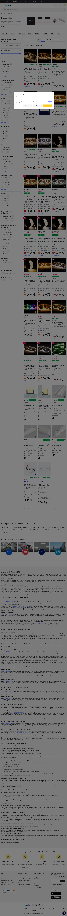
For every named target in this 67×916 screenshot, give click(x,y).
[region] (34, 100)
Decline (37, 105)
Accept (47, 105)
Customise (27, 105)
